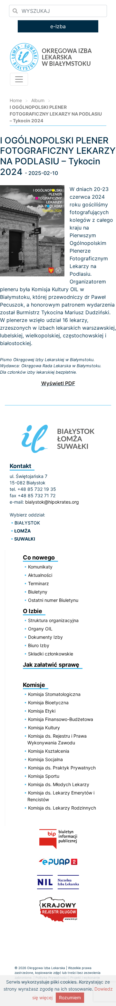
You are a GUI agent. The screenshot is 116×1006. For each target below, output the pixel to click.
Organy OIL (40, 628)
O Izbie (32, 611)
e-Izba (58, 26)
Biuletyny (37, 591)
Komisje (34, 684)
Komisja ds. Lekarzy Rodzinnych (62, 808)
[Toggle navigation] (19, 79)
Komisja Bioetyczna (48, 702)
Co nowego (39, 557)
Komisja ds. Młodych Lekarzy (58, 784)
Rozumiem (70, 997)
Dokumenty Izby (45, 637)
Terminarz (38, 583)
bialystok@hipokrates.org (52, 502)
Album (37, 100)
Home (16, 100)
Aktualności (40, 575)
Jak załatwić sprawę (51, 664)
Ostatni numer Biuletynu (53, 600)
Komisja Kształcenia (48, 751)
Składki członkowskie (50, 653)
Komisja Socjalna (45, 759)
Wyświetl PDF (58, 383)
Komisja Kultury (44, 727)
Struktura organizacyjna (53, 620)
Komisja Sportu (43, 776)
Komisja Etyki (41, 711)
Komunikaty (40, 566)
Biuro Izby (38, 645)
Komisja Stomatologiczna (54, 694)
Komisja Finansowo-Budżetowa (60, 719)
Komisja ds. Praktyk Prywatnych (62, 767)
